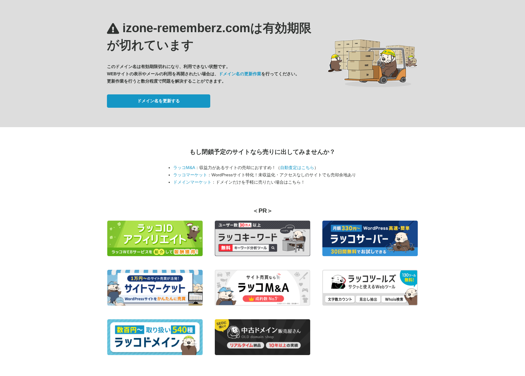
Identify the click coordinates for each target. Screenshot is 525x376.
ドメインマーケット (192, 182)
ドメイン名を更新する (158, 100)
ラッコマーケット (190, 174)
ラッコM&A (184, 167)
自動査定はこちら (297, 167)
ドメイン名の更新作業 (240, 73)
